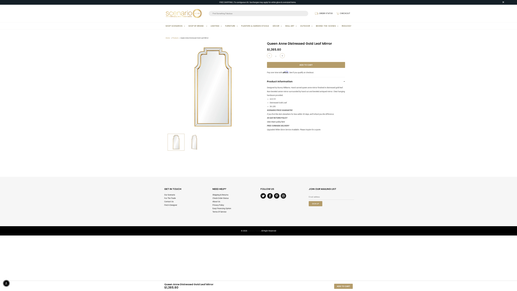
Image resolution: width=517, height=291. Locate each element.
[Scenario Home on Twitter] (263, 196)
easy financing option (221, 208)
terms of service (219, 212)
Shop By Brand (196, 26)
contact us (169, 201)
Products (175, 38)
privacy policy (218, 205)
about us (216, 201)
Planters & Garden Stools (255, 26)
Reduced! (346, 26)
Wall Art (289, 26)
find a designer (170, 205)
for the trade (170, 198)
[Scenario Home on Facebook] (270, 196)
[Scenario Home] (184, 13)
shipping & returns (220, 195)
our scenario (169, 195)
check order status (220, 198)
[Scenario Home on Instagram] (283, 196)
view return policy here (276, 122)
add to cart (343, 286)
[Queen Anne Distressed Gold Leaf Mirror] (212, 86)
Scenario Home (254, 231)
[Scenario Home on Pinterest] (276, 196)
